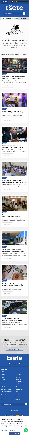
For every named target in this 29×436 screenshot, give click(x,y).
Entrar (5, 1)
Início (2, 372)
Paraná (3, 386)
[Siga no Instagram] (14, 363)
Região (17, 384)
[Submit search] (24, 13)
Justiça (17, 377)
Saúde (3, 379)
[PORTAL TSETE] (14, 7)
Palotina (17, 391)
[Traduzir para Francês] (22, 415)
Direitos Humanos (6, 389)
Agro (2, 377)
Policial (3, 374)
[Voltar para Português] (6, 415)
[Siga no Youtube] (19, 363)
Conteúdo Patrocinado (19, 380)
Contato (17, 399)
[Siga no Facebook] (10, 363)
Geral (17, 386)
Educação (18, 372)
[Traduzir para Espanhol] (17, 415)
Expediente (18, 397)
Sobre (3, 397)
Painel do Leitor (14, 410)
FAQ (2, 399)
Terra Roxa (4, 394)
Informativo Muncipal (7, 391)
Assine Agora (14, 349)
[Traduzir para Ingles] (12, 415)
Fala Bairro (18, 389)
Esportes (3, 384)
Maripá (17, 394)
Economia (18, 374)
